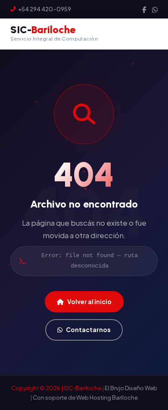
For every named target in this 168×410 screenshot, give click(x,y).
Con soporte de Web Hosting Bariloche (85, 397)
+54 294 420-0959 (44, 9)
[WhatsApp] (155, 9)
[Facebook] (144, 9)
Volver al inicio (89, 301)
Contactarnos (88, 329)
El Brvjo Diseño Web (131, 388)
